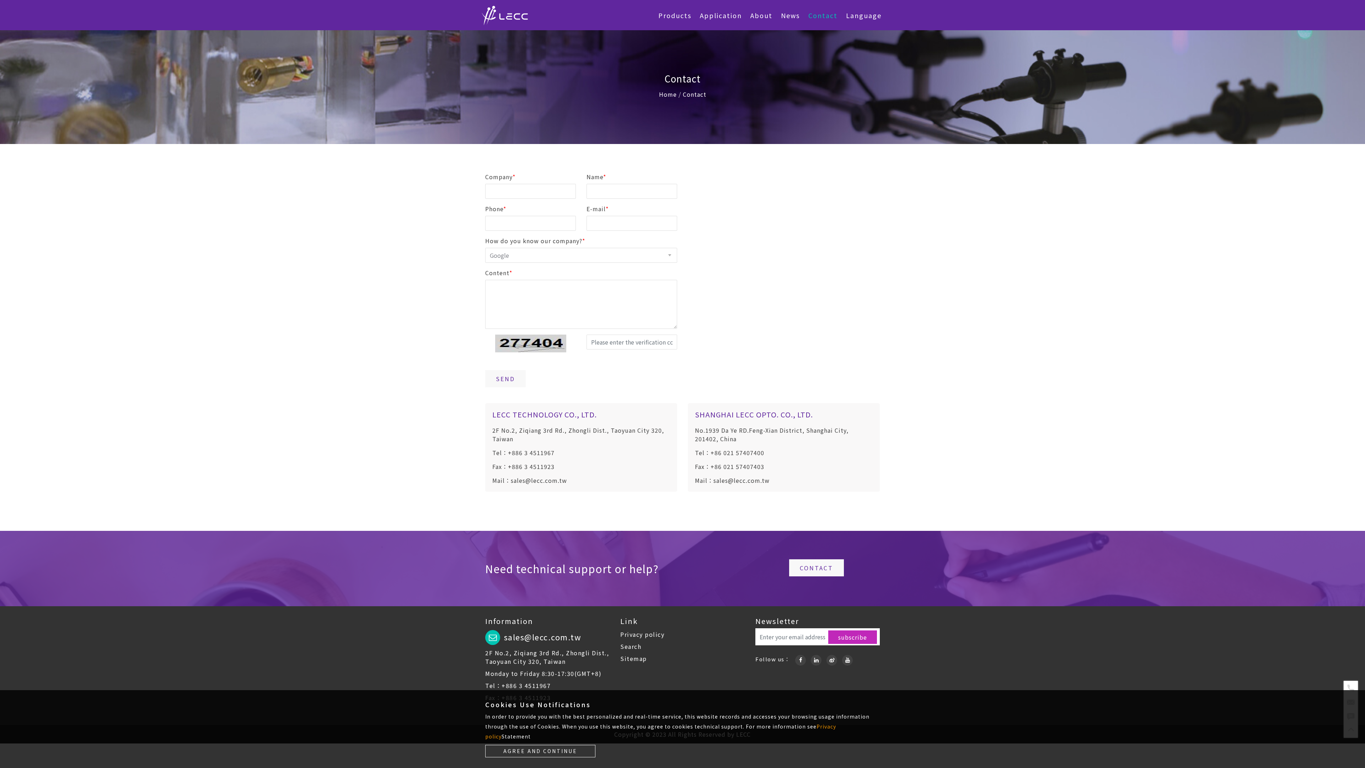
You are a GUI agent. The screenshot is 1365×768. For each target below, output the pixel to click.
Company (500, 176)
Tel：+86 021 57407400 (729, 452)
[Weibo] (831, 659)
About (761, 15)
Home (668, 94)
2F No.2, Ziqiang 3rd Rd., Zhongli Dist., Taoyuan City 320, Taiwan (547, 657)
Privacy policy (642, 634)
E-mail (598, 208)
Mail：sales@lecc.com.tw (529, 480)
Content (498, 272)
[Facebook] (800, 659)
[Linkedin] (816, 659)
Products (674, 15)
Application (721, 15)
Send (505, 378)
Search (630, 646)
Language (864, 15)
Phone (495, 208)
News (790, 15)
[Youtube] (847, 659)
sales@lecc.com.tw (543, 636)
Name (596, 176)
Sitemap (633, 658)
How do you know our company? (535, 240)
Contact (822, 15)
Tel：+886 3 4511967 (523, 452)
